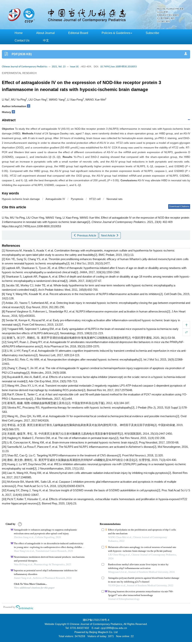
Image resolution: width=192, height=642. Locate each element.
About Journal (45, 33)
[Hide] (186, 332)
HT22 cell (94, 198)
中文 (46, 40)
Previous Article (86, 235)
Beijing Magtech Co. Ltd (103, 632)
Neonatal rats (114, 198)
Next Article (108, 235)
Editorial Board (78, 33)
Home (19, 33)
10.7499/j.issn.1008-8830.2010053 (118, 66)
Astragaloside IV (55, 198)
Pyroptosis (77, 198)
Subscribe (152, 33)
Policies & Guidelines (116, 33)
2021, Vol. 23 (58, 66)
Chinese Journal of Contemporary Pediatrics (24, 66)
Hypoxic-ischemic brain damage (21, 198)
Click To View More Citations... (30, 584)
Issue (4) (74, 66)
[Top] (186, 325)
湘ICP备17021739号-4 (96, 619)
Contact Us (22, 40)
